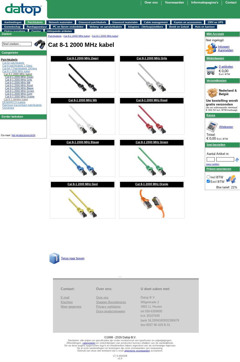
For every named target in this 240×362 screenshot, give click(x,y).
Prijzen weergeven (218, 169)
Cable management (156, 22)
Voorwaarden (174, 2)
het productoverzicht (23, 135)
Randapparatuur (37, 26)
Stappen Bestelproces (111, 302)
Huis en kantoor (205, 26)
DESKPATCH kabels (14, 102)
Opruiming (8, 107)
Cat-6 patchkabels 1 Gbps (17, 65)
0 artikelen (226, 66)
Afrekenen (226, 127)
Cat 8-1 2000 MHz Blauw (83, 142)
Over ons (102, 297)
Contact (230, 2)
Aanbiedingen (13, 22)
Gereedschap (12, 26)
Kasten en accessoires (188, 22)
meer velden (212, 164)
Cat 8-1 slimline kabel (16, 99)
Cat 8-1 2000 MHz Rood (151, 100)
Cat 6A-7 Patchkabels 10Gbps (19, 68)
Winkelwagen (215, 58)
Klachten (67, 302)
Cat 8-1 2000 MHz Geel (83, 184)
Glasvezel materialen (125, 22)
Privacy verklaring (108, 306)
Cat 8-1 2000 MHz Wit (82, 100)
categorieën (88, 343)
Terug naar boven (72, 258)
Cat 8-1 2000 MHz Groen (152, 142)
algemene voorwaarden (137, 350)
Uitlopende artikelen (59, 31)
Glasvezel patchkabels (92, 22)
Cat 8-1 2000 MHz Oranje (151, 184)
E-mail (65, 297)
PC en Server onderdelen (68, 26)
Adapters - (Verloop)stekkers (145, 26)
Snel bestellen (215, 144)
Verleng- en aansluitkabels (106, 26)
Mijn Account (215, 34)
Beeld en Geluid (179, 26)
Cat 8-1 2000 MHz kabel (77, 36)
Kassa (210, 115)
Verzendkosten (216, 80)
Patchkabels (35, 22)
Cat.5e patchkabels (13, 62)
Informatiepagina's (204, 2)
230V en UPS (215, 22)
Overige (36, 31)
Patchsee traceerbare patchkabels (22, 105)
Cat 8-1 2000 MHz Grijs (152, 58)
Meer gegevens (71, 306)
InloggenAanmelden (225, 48)
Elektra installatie (14, 31)
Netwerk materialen (60, 22)
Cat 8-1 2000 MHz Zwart (82, 58)
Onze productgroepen (110, 311)
